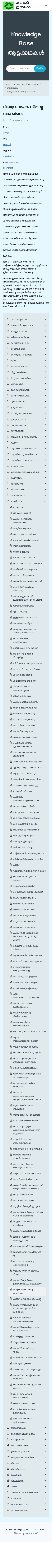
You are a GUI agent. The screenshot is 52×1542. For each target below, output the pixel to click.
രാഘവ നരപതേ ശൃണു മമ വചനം (27, 1387)
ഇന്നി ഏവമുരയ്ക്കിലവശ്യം (25, 988)
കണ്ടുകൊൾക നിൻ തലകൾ (27, 762)
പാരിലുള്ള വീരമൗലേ (24, 1337)
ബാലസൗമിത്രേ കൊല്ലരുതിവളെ (21, 969)
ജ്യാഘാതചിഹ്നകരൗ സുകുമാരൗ (23, 1108)
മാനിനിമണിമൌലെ (24, 725)
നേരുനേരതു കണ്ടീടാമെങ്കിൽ (28, 892)
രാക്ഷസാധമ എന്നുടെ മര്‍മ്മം (25, 879)
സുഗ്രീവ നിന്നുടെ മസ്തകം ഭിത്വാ (26, 1273)
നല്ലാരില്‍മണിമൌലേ (25, 708)
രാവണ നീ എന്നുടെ (23, 575)
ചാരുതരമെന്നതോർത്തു (25, 785)
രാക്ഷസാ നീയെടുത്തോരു (26, 830)
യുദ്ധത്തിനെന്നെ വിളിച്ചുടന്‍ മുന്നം (27, 1254)
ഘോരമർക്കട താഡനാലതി (27, 1358)
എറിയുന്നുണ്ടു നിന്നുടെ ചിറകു (27, 768)
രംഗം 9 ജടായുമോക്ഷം (24, 916)
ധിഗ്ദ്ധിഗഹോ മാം (22, 696)
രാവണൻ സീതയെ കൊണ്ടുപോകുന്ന (23, 1166)
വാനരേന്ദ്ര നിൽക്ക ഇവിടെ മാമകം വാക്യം (27, 1076)
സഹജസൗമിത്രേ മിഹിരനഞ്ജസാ (22, 1015)
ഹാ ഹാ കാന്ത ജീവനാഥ (25, 737)
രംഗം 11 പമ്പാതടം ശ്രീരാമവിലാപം (22, 1005)
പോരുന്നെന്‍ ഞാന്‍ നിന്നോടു (23, 589)
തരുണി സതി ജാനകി (24, 904)
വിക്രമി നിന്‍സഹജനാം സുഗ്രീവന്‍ (25, 1224)
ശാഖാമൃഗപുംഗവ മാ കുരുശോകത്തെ (23, 1396)
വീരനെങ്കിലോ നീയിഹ (24, 806)
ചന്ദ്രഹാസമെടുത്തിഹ (24, 886)
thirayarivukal (19, 84)
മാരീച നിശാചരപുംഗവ (25, 569)
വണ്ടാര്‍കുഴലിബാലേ (24, 606)
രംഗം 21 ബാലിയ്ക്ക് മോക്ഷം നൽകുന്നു (26, 1377)
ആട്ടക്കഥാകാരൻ (22, 513)
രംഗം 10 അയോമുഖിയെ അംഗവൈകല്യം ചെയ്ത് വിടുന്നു (25, 937)
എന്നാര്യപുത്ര (20, 612)
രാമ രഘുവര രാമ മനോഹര (27, 1149)
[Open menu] (46, 5)
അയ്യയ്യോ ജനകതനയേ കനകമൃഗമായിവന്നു (25, 631)
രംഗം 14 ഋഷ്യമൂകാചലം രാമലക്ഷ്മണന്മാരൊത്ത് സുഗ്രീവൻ (26, 1130)
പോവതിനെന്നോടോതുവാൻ (28, 961)
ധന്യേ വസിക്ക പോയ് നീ (25, 558)
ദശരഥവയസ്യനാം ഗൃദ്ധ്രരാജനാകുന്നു (22, 745)
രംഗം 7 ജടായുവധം (23, 731)
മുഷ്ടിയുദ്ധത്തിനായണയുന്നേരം (28, 853)
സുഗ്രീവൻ (8, 168)
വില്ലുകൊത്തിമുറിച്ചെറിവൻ (26, 818)
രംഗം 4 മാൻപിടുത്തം (24, 623)
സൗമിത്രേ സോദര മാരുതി (26, 1115)
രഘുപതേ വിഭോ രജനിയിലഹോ (21, 1024)
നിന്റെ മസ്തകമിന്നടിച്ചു (24, 1364)
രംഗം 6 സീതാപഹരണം (25, 702)
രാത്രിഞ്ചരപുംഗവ (22, 528)
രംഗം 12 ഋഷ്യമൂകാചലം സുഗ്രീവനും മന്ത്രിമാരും (25, 1061)
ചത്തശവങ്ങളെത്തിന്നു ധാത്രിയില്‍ (24, 754)
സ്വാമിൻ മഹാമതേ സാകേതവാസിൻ (23, 1141)
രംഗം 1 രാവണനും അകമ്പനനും (22, 521)
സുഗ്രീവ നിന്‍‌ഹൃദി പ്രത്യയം (26, 1206)
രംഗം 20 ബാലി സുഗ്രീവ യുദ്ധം (25, 1350)
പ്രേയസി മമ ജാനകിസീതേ (27, 1174)
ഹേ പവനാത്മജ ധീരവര (25, 1121)
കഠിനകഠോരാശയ (23, 675)
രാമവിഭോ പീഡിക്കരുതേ (25, 1179)
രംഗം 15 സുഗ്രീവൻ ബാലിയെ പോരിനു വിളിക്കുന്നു (28, 1214)
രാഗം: (16, 865)
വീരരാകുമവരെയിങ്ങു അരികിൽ (24, 1085)
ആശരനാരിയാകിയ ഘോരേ (28, 955)
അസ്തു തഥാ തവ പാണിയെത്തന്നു (22, 1157)
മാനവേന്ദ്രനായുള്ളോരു (25, 977)
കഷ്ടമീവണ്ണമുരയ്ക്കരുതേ (24, 681)
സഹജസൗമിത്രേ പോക (25, 1047)
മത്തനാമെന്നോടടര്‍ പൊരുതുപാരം (24, 1239)
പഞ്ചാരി (7, 145)
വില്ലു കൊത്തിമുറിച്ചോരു (25, 824)
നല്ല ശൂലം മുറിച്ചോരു (23, 836)
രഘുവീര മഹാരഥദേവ (24, 1195)
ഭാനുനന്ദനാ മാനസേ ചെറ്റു (27, 1299)
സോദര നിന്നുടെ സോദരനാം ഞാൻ (23, 1320)
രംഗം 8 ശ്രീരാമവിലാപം (25, 898)
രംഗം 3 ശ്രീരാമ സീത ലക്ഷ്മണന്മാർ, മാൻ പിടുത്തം (28, 598)
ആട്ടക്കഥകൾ (34, 84)
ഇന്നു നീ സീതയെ (22, 791)
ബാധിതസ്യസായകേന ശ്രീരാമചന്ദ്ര (25, 1411)
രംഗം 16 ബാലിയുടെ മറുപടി (27, 1231)
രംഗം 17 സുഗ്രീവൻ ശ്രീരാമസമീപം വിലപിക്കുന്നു (27, 1282)
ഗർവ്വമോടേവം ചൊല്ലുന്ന (26, 812)
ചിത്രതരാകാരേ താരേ (24, 1342)
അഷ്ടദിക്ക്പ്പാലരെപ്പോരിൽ (27, 779)
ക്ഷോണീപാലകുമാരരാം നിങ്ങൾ (25, 948)
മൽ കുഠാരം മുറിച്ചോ (23, 847)
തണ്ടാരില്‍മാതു (21, 552)
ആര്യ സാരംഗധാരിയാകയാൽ (26, 1040)
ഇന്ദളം (6, 133)
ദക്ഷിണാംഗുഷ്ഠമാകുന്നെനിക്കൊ (29, 871)
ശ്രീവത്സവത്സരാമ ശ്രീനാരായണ (22, 1421)
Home (7, 84)
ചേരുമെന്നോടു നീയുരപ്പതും (27, 1369)
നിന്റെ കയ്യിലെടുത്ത (23, 842)
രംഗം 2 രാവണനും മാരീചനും (28, 564)
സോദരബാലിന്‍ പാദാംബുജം (28, 1246)
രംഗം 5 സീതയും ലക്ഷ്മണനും (21, 641)
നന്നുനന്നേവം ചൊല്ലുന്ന (26, 982)
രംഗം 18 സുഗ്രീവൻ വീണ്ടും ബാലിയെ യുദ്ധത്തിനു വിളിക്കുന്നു (26, 1308)
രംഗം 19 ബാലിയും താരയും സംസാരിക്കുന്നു (26, 1329)
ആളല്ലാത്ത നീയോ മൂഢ (25, 774)
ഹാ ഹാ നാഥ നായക (24, 1403)
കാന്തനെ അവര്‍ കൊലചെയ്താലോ (22, 689)
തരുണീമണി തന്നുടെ (24, 910)
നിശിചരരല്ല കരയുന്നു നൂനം (27, 663)
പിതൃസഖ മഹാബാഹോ (25, 921)
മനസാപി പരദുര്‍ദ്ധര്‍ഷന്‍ (26, 669)
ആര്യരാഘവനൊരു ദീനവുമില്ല (23, 656)
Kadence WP (31, 1533)
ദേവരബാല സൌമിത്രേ (25, 648)
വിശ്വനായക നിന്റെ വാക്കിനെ (21, 92)
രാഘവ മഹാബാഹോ (24, 927)
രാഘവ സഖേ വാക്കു (23, 1200)
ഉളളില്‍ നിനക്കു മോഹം (25, 618)
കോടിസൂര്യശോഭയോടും (25, 1068)
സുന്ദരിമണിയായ (22, 546)
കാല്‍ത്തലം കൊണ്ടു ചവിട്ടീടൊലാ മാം (23, 1263)
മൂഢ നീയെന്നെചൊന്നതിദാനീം (27, 996)
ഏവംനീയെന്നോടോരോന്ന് (27, 581)
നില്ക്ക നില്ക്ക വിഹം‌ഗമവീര (28, 859)
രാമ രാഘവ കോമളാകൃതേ (27, 1053)
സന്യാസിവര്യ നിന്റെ (24, 714)
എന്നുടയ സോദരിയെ (24, 534)
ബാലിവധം (12, 88)
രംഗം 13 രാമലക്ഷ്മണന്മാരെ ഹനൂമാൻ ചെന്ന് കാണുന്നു (27, 1096)
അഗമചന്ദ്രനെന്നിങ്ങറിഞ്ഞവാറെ (30, 1032)
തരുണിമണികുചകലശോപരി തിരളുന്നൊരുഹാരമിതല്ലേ (28, 1187)
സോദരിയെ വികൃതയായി (26, 540)
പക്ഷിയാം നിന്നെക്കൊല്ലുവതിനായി (26, 799)
